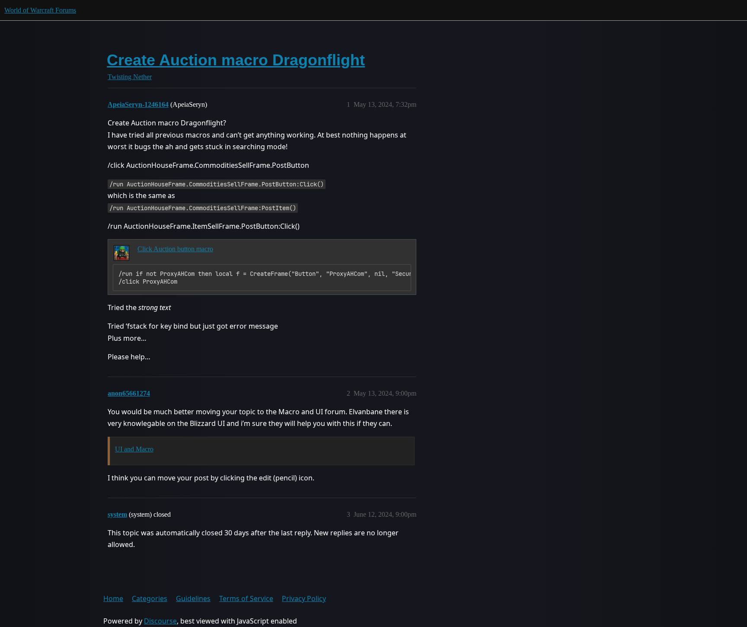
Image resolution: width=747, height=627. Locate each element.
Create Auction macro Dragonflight (236, 60)
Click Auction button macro (175, 249)
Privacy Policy (304, 598)
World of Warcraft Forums (40, 10)
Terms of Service (246, 598)
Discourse (160, 621)
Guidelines (193, 598)
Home (113, 598)
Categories (149, 598)
